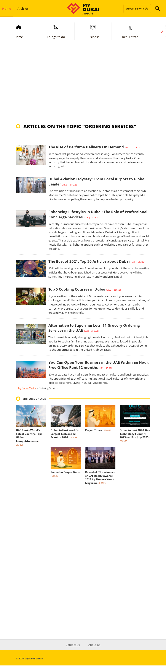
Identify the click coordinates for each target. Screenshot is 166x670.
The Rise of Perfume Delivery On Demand (86, 146)
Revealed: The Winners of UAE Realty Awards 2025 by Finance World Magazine (100, 477)
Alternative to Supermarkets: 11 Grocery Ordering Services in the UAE (94, 328)
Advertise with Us (137, 8)
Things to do (56, 37)
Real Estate (130, 37)
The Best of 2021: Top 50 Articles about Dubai (89, 261)
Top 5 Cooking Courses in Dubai (76, 289)
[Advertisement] (83, 84)
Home (18, 37)
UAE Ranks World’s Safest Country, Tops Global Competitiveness (29, 435)
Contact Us (73, 645)
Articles (23, 8)
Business (92, 37)
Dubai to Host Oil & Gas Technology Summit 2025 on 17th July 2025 (135, 433)
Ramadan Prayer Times (65, 472)
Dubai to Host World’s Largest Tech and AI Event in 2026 (64, 433)
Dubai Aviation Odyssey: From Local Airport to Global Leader (96, 181)
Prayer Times (93, 430)
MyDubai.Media (27, 388)
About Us (94, 645)
